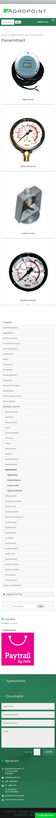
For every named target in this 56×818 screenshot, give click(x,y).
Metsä (5, 359)
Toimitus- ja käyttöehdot (40, 811)
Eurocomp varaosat (11, 343)
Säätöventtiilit (11, 559)
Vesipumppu (8, 390)
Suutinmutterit (11, 548)
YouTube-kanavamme (14, 799)
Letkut (7, 443)
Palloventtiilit (10, 496)
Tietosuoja (22, 811)
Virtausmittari (11, 580)
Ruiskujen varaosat (24, 35)
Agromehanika (11, 412)
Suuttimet (9, 538)
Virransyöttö (10, 575)
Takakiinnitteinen (14, 490)
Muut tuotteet (9, 401)
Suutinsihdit (10, 543)
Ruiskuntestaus (11, 564)
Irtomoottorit (8, 354)
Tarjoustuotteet (14, 594)
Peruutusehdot (20, 814)
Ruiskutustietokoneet (14, 517)
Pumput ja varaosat (13, 501)
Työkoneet (7, 380)
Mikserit (8, 454)
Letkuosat (9, 438)
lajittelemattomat (10, 327)
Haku (18, 22)
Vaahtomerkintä (12, 569)
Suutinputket (10, 532)
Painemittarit (11, 469)
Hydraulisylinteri (10, 348)
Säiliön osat (10, 553)
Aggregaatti (8, 333)
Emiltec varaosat (10, 338)
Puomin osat (10, 506)
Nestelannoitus (11, 459)
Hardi (7, 427)
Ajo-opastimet (11, 422)
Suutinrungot (11, 522)
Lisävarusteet (13, 485)
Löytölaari (9, 417)
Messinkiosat (10, 448)
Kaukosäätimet (11, 433)
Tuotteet (12, 35)
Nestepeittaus (11, 464)
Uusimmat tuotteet (11, 385)
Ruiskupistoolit (11, 511)
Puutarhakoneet (10, 375)
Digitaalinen (12, 475)
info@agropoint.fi (12, 777)
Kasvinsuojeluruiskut (12, 396)
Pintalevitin (8, 369)
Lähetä (48, 751)
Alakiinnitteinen (14, 480)
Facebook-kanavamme (14, 795)
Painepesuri (8, 364)
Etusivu (4, 35)
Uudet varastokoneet (12, 585)
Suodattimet (10, 527)
